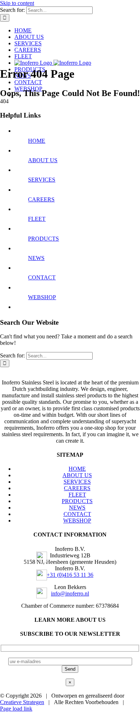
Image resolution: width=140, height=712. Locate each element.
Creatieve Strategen (22, 702)
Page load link (16, 709)
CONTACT (42, 277)
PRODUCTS (43, 239)
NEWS (36, 258)
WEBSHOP (42, 297)
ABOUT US (42, 160)
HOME (36, 141)
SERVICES (41, 180)
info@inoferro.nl (70, 593)
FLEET (37, 219)
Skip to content (17, 3)
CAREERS (41, 199)
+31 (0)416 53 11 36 (70, 575)
